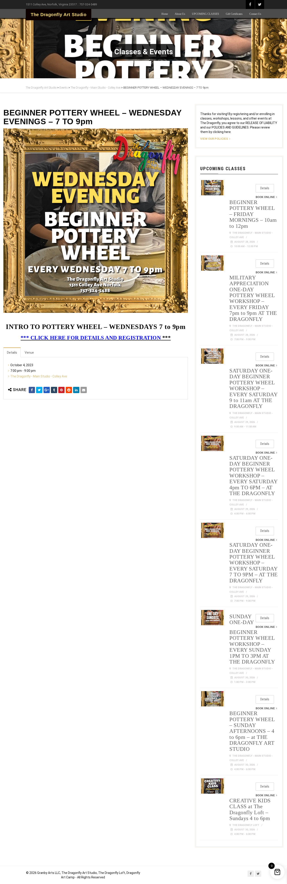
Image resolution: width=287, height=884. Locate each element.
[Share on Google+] (46, 390)
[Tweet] (39, 390)
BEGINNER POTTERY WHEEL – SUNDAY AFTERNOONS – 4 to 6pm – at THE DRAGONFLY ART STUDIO (252, 731)
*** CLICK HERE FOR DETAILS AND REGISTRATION (91, 338)
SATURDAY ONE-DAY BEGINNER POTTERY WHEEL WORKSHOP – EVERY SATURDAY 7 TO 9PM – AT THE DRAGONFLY (253, 562)
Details (12, 352)
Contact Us (255, 13)
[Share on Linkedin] (76, 390)
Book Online (265, 197)
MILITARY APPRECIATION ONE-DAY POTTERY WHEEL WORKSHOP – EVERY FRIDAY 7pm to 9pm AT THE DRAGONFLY (253, 298)
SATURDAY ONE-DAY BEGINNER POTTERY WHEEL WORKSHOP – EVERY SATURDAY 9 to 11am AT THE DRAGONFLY (253, 388)
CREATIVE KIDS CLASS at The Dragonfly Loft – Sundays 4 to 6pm (250, 809)
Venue (29, 352)
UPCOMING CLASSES (205, 13)
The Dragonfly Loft (245, 825)
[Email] (83, 390)
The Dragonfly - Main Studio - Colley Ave (38, 376)
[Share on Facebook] (32, 390)
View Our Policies (214, 138)
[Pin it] (61, 390)
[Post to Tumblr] (54, 390)
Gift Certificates (234, 13)
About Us (180, 13)
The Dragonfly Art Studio (58, 14)
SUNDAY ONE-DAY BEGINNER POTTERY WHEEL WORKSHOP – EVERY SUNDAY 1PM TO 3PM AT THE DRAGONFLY (252, 639)
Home (164, 13)
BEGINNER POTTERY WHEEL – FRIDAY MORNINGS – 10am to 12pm (253, 214)
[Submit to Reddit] (69, 390)
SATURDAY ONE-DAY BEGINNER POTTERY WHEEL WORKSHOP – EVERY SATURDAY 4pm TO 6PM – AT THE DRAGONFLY (253, 475)
